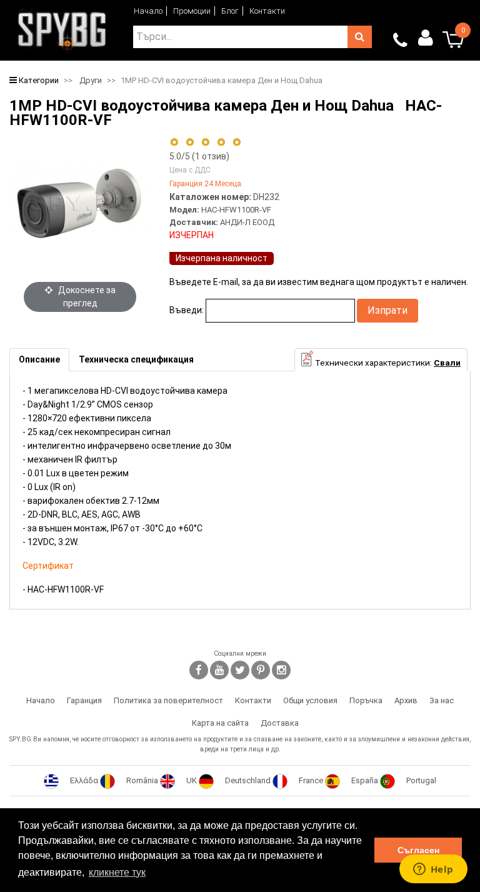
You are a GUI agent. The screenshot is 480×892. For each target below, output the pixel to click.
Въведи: (186, 310)
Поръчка (365, 700)
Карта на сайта (220, 723)
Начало (148, 11)
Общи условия (310, 700)
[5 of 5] (237, 142)
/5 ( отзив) (199, 156)
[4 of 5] (221, 142)
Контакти (267, 11)
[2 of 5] (190, 142)
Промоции (192, 11)
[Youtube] (219, 670)
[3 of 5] (205, 142)
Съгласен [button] (418, 850)
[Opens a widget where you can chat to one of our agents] (433, 870)
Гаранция (84, 700)
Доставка (280, 723)
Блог (230, 11)
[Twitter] (240, 670)
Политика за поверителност (168, 700)
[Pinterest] (260, 670)
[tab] (39, 359)
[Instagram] (281, 670)
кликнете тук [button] (117, 872)
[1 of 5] (174, 142)
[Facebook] (198, 670)
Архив (406, 700)
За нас (441, 700)
